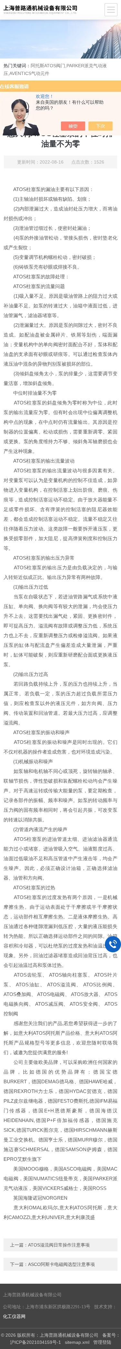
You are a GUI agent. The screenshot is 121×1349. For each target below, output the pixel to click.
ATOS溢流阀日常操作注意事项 (59, 1244)
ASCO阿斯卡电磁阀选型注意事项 (61, 1264)
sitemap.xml (77, 1342)
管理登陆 (102, 1342)
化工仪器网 (14, 1316)
